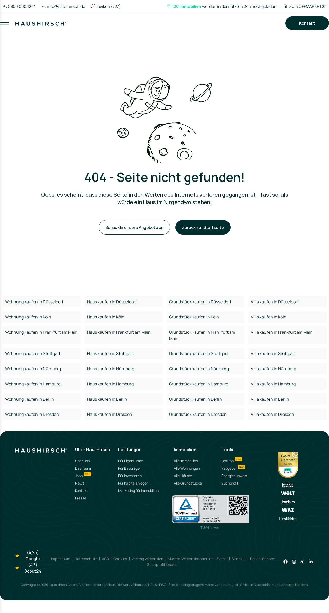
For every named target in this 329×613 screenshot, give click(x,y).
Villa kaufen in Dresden (272, 414)
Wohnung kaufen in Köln (28, 317)
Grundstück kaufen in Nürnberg (199, 369)
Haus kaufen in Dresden (109, 414)
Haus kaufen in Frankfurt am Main (119, 332)
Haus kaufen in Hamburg (110, 384)
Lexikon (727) (108, 6)
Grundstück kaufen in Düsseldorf (200, 302)
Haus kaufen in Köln (105, 317)
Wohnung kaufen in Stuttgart (32, 353)
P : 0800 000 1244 (19, 6)
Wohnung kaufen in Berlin (29, 399)
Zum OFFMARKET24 (307, 6)
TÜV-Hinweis (210, 527)
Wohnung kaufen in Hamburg (32, 384)
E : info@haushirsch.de (63, 6)
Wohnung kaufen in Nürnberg (33, 369)
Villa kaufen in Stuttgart (273, 353)
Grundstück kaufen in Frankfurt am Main (202, 335)
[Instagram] (293, 561)
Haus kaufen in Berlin (107, 399)
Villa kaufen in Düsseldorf (275, 302)
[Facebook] (285, 561)
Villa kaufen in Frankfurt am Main (282, 332)
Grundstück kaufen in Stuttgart (198, 353)
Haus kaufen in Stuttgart (110, 353)
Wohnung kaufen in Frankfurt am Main (41, 332)
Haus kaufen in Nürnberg (110, 369)
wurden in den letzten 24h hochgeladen (225, 6)
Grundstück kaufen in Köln (194, 317)
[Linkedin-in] (310, 561)
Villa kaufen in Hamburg (273, 384)
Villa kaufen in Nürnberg (273, 369)
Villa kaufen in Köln (268, 317)
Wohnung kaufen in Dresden (32, 414)
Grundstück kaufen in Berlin (195, 399)
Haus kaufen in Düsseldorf (112, 302)
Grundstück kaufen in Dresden (198, 414)
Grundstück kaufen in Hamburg (198, 384)
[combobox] (164, 28)
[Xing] (302, 561)
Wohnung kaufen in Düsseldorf (34, 302)
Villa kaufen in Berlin (270, 399)
